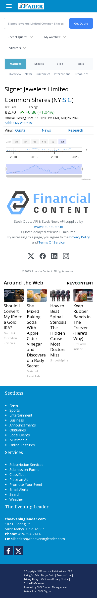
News (28, 74)
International (62, 74)
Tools (80, 64)
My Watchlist (52, 37)
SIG (67, 100)
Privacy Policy (79, 237)
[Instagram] (66, 256)
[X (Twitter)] (31, 256)
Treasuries (81, 74)
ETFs (60, 64)
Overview (15, 74)
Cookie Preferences (34, 583)
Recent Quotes (17, 37)
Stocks (39, 64)
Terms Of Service (52, 242)
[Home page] (31, 6)
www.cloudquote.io (48, 226)
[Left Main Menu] (9, 6)
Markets (15, 64)
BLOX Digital (44, 591)
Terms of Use (64, 575)
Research (75, 130)
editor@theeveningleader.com (41, 538)
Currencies (43, 74)
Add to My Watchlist (19, 123)
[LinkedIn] (54, 256)
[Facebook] (43, 256)
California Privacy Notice (54, 579)
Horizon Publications (54, 571)
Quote (20, 130)
